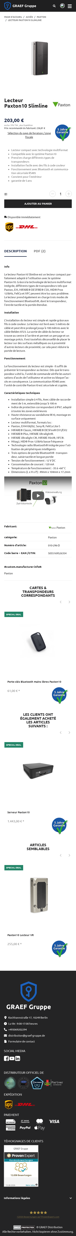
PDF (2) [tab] (40, 251)
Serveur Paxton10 (18, 812)
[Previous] (60, 602)
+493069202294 (17, 1029)
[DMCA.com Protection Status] (24, 1227)
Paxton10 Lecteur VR (20, 935)
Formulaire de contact (21, 1041)
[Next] (69, 602)
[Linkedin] (17, 1058)
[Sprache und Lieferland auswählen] (62, 6)
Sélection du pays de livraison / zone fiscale (29, 134)
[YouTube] (11, 1058)
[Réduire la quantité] (52, 194)
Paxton (52, 537)
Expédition (28, 125)
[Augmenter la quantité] (69, 194)
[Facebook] (6, 1058)
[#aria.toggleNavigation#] (70, 6)
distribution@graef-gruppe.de (26, 1035)
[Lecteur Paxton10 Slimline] (38, 58)
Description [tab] (15, 251)
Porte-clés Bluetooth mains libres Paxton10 (34, 681)
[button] (38, 1198)
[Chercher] (54, 6)
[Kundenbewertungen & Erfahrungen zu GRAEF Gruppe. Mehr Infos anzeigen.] (21, 1165)
